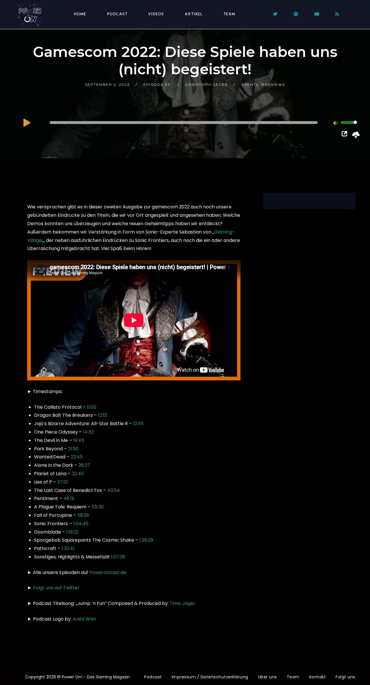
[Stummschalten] (336, 123)
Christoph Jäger (206, 84)
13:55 (138, 423)
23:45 (77, 456)
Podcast (117, 13)
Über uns (267, 677)
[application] (189, 122)
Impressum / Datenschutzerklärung (210, 677)
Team (229, 13)
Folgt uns (345, 677)
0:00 (91, 407)
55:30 (98, 506)
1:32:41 (68, 548)
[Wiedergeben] (27, 122)
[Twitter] (275, 14)
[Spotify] (296, 14)
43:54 (113, 490)
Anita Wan (84, 619)
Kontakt (317, 677)
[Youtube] (316, 14)
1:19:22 (72, 532)
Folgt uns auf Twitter (56, 587)
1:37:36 (118, 556)
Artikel (194, 13)
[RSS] (337, 14)
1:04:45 (80, 523)
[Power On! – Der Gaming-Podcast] (29, 14)
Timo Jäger (182, 603)
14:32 (88, 432)
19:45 (78, 440)
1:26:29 (146, 540)
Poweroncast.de (107, 572)
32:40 (78, 473)
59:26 (83, 515)
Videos (156, 13)
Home (80, 13)
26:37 (84, 465)
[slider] (349, 126)
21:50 (73, 448)
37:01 (62, 482)
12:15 (102, 415)
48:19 (68, 498)
